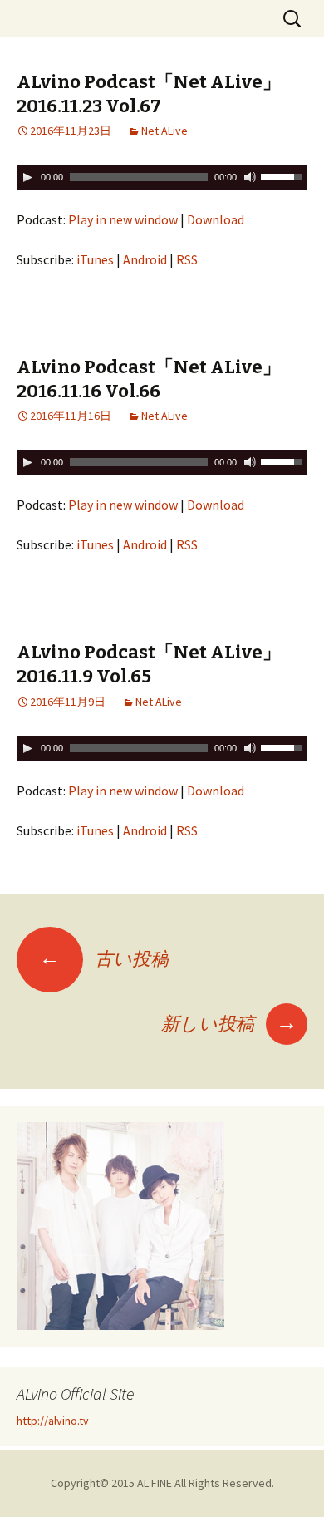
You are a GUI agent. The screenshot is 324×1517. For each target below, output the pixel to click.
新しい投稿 (229, 1023)
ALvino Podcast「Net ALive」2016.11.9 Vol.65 (149, 664)
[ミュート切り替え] (250, 177)
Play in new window (123, 219)
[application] (162, 177)
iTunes (95, 259)
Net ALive (164, 130)
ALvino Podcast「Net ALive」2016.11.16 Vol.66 (149, 379)
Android (145, 259)
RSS (187, 259)
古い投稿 (104, 958)
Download (215, 219)
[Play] (27, 177)
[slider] (284, 175)
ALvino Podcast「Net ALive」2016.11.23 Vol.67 (149, 94)
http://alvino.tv (53, 1420)
